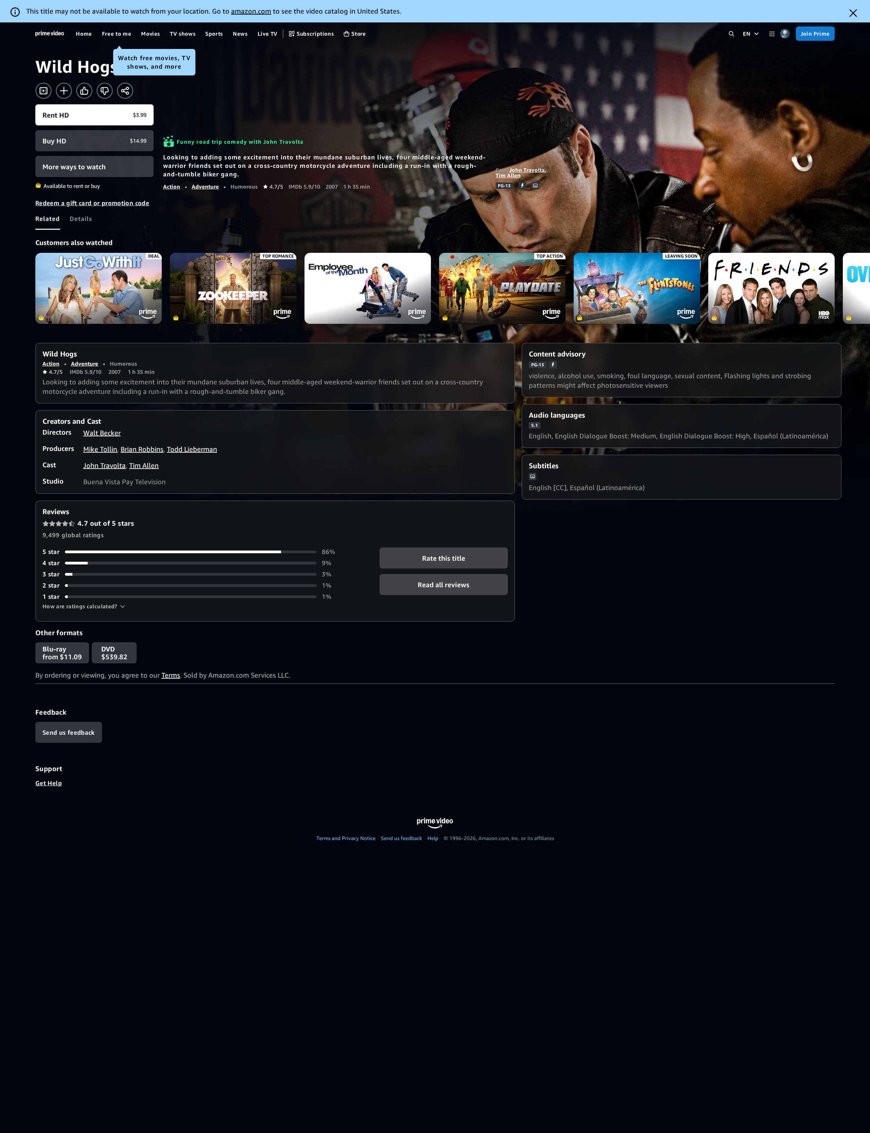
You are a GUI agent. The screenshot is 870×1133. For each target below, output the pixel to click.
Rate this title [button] (443, 558)
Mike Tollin (100, 449)
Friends (771, 288)
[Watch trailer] (43, 91)
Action (171, 186)
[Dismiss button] (853, 13)
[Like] (84, 91)
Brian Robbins (142, 449)
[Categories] (772, 34)
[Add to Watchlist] (64, 91)
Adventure (205, 186)
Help (433, 838)
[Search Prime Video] (731, 34)
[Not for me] (105, 91)
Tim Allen (508, 175)
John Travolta (527, 170)
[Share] (125, 91)
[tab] (47, 218)
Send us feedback (401, 838)
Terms (170, 675)
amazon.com (251, 11)
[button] (83, 606)
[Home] (49, 33)
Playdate (502, 288)
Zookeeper (233, 288)
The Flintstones (637, 288)
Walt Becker (102, 433)
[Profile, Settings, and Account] (785, 34)
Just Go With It (98, 288)
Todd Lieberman (192, 449)
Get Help (48, 783)
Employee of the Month (367, 288)
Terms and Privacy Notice (346, 838)
